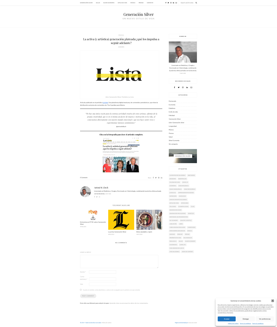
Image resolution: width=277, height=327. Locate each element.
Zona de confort (187, 251)
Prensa (141, 2)
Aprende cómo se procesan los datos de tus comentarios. (129, 303)
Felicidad (172, 115)
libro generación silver (177, 227)
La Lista (105, 102)
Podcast (180, 234)
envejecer (182, 196)
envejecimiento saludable (178, 199)
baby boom (191, 175)
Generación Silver (86, 2)
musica (190, 230)
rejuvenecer (188, 237)
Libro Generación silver (176, 122)
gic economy (174, 220)
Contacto (150, 2)
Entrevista (173, 196)
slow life (183, 244)
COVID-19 (185, 182)
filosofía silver (183, 206)
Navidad (172, 234)
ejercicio (173, 192)
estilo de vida (174, 203)
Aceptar (226, 319)
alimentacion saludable (177, 175)
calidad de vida (175, 182)
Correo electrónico (83, 278)
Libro (181, 223)
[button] (273, 301)
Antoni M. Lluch (101, 187)
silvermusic (173, 244)
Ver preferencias (265, 319)
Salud (98, 2)
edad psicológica (189, 189)
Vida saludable (174, 251)
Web (81, 284)
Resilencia (173, 241)
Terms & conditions (245, 323)
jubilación (173, 223)
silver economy (190, 241)
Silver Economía (108, 2)
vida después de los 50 (177, 248)
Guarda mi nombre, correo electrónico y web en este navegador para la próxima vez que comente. (111, 290)
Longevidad (173, 126)
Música (132, 2)
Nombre (83, 272)
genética (191, 213)
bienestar (173, 178)
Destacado (172, 101)
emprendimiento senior (186, 192)
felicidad (173, 206)
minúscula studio (192, 322)
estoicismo (184, 203)
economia (173, 185)
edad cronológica (176, 189)
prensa (187, 234)
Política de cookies (233, 323)
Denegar (246, 319)
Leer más (108, 194)
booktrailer (182, 178)
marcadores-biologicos (177, 230)
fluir (192, 206)
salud (181, 241)
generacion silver (175, 210)
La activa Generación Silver (117, 232)
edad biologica (183, 185)
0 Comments (83, 177)
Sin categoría (173, 144)
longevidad (191, 227)
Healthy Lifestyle (186, 220)
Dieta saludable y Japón (144, 232)
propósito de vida (175, 237)
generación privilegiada (178, 213)
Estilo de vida (122, 2)
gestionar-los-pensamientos (179, 217)
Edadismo (172, 108)
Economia (172, 105)
